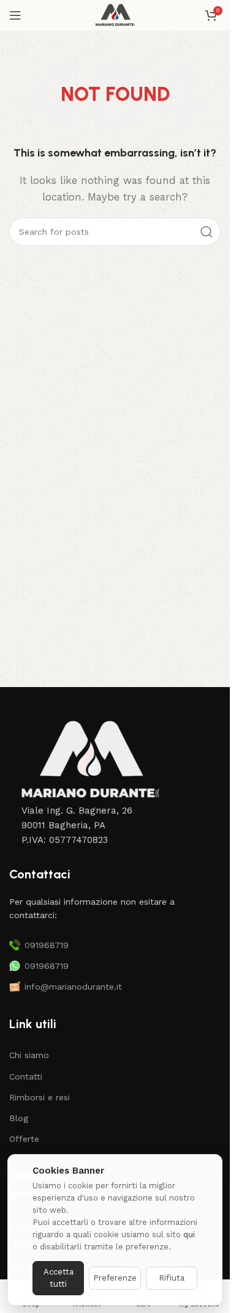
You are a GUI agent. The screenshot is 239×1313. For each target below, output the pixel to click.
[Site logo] (115, 14)
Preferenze (115, 1277)
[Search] (206, 232)
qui (189, 1234)
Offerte (24, 1139)
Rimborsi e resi (39, 1097)
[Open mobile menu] (15, 15)
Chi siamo (29, 1055)
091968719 (47, 945)
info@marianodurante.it (73, 986)
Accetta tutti (59, 1278)
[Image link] (89, 759)
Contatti (25, 1076)
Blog (18, 1118)
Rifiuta (171, 1277)
